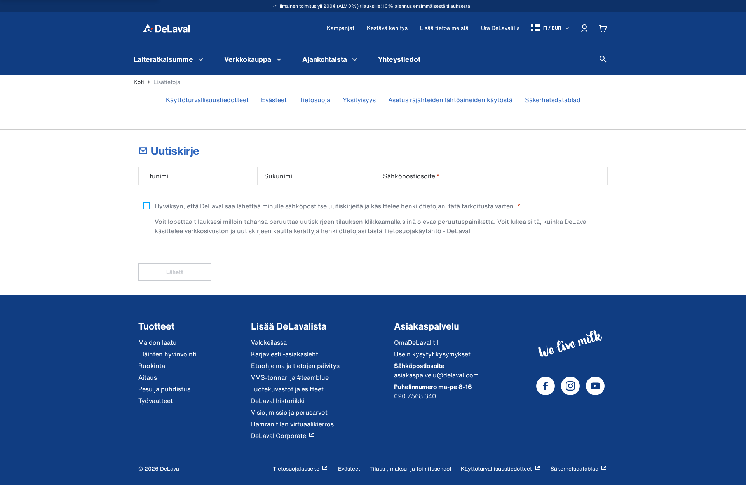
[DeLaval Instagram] (570, 386)
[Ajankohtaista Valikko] (355, 59)
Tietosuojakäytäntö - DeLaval (428, 231)
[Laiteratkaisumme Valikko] (201, 59)
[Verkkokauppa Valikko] (279, 59)
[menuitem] (169, 59)
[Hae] (603, 59)
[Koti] (166, 28)
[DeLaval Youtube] (595, 386)
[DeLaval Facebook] (545, 386)
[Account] (584, 28)
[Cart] (603, 28)
